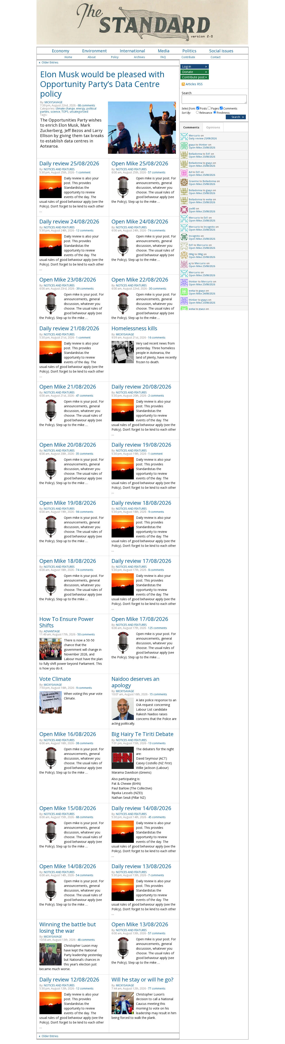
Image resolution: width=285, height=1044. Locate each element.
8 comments (156, 570)
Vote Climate (55, 678)
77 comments (156, 988)
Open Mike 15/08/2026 (67, 808)
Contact (215, 57)
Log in (186, 66)
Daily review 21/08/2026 (69, 328)
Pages (215, 108)
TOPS (64, 112)
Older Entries (50, 62)
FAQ (163, 57)
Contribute (188, 57)
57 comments (156, 172)
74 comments (156, 230)
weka (209, 199)
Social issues (221, 50)
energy (80, 108)
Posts (203, 108)
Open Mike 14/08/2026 (67, 866)
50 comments (86, 634)
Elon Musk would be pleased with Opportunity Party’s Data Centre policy (102, 84)
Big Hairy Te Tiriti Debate (142, 734)
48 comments (86, 940)
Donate (187, 72)
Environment (94, 50)
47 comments (84, 395)
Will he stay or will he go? (142, 979)
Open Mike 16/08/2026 (67, 734)
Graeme (194, 181)
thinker (203, 144)
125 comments (157, 628)
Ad (190, 172)
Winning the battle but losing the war (67, 927)
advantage (52, 631)
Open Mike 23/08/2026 (67, 279)
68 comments (86, 105)
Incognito (209, 226)
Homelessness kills (134, 328)
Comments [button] (191, 127)
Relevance (206, 113)
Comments (230, 108)
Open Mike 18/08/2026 (67, 560)
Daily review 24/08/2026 (69, 221)
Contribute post (193, 77)
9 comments (156, 512)
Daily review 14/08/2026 (141, 808)
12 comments (85, 230)
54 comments (84, 875)
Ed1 (208, 153)
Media (163, 50)
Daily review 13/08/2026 (141, 866)
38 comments (84, 743)
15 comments (158, 694)
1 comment (83, 172)
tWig (191, 254)
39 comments (85, 288)
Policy (114, 57)
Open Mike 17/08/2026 (140, 618)
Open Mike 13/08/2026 (140, 924)
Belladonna (195, 153)
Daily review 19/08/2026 (141, 444)
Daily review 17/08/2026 (141, 560)
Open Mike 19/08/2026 (67, 502)
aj (190, 263)
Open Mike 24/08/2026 (140, 221)
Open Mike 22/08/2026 (140, 279)
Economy (60, 50)
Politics (189, 50)
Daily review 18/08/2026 (141, 502)
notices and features (59, 169)
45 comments (157, 817)
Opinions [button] (213, 127)
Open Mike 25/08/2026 (140, 163)
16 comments (156, 337)
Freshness (223, 113)
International (132, 50)
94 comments (84, 512)
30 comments (157, 288)
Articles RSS (194, 84)
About (92, 57)
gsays (192, 144)
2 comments (156, 395)
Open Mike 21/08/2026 (67, 386)
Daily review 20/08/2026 (141, 386)
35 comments (84, 454)
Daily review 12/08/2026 (69, 979)
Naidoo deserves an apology (135, 682)
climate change (65, 108)
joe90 (192, 208)
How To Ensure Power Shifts (66, 622)
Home (68, 57)
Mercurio (194, 135)
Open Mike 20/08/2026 (67, 444)
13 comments (157, 743)
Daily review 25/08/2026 (69, 163)
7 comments (156, 875)
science (55, 112)
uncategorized (79, 112)
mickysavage (53, 102)
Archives (139, 57)
